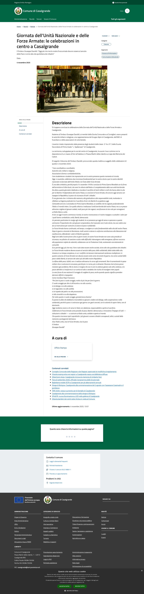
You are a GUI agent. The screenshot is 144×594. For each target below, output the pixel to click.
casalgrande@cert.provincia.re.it (29, 567)
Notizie (32, 26)
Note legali (76, 563)
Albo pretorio (76, 556)
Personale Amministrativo (23, 535)
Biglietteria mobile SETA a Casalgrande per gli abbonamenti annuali (76, 382)
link (83, 582)
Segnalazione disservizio (51, 556)
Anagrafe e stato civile (50, 517)
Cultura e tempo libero (50, 521)
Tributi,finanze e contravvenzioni (83, 524)
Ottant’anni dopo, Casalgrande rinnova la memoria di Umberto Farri (77, 377)
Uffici (16, 524)
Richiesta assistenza (50, 563)
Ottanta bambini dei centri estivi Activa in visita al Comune (73, 399)
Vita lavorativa (48, 524)
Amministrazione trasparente (82, 552)
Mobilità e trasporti (49, 542)
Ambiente (75, 527)
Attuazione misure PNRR (22, 542)
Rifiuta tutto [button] (80, 586)
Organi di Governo (20, 517)
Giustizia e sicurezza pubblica (82, 520)
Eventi (103, 537)
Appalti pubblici (48, 531)
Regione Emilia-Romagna (22, 2)
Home (19, 26)
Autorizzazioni (77, 535)
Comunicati (105, 521)
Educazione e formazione (80, 517)
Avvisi (103, 524)
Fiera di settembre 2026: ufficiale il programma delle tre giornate (75, 379)
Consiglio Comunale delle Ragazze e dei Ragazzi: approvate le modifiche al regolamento (84, 371)
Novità (26, 26)
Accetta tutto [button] (64, 586)
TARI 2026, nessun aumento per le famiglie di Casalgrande (73, 390)
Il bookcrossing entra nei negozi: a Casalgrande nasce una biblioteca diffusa (79, 374)
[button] (72, 591)
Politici (16, 531)
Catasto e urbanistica (50, 535)
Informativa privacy (78, 559)
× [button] (142, 570)
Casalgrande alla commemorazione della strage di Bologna (73, 393)
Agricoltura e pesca (78, 538)
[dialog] (72, 581)
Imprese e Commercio (50, 528)
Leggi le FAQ (47, 559)
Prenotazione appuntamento (52, 552)
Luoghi (103, 534)
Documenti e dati (20, 538)
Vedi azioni (115, 36)
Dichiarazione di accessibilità (81, 566)
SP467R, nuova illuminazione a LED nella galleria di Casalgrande (75, 396)
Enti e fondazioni (20, 528)
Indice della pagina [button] (24, 120)
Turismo (46, 538)
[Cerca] (127, 11)
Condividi (105, 36)
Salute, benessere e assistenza (82, 531)
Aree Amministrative (21, 521)
